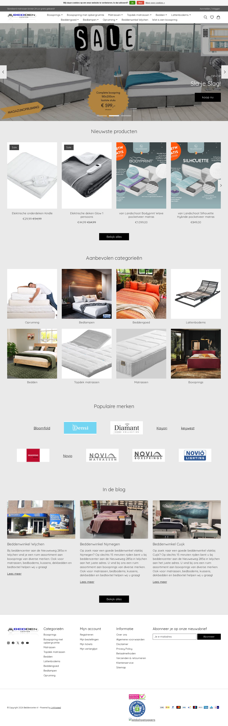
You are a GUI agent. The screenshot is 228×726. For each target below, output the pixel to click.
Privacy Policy (124, 648)
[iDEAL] (167, 707)
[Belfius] (200, 707)
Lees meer (14, 573)
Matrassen (141, 382)
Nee (140, 3)
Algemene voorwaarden (130, 639)
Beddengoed (141, 322)
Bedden (32, 382)
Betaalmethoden (126, 653)
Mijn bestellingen (89, 639)
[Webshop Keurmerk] (137, 699)
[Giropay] (217, 707)
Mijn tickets (86, 644)
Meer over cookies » (155, 3)
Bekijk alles (114, 236)
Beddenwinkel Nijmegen (100, 544)
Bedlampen (86, 322)
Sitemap (121, 667)
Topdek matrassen (86, 382)
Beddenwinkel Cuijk (169, 544)
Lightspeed (56, 707)
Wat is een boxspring (164, 19)
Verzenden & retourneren (131, 658)
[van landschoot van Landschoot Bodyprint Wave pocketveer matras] (141, 175)
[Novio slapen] (149, 455)
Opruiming (32, 322)
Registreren (86, 634)
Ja (132, 3)
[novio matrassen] (102, 455)
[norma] (33, 455)
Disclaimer (122, 644)
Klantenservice (125, 662)
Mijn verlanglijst (88, 648)
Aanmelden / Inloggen (210, 8)
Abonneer (209, 636)
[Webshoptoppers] (142, 720)
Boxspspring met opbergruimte (85, 14)
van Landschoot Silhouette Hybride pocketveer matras (195, 214)
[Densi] (80, 428)
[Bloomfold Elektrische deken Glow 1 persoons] (87, 175)
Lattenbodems (196, 322)
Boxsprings (195, 382)
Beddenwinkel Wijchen (135, 19)
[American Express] (206, 707)
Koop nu (207, 97)
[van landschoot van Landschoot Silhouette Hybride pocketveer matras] (196, 175)
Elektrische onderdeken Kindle (32, 213)
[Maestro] (195, 707)
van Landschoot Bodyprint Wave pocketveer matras (141, 214)
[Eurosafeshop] (137, 716)
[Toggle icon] (205, 17)
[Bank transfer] (162, 707)
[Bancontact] (189, 707)
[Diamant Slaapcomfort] (126, 428)
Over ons (121, 634)
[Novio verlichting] (195, 455)
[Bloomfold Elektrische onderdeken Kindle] (32, 175)
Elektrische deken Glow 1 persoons (86, 214)
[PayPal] (173, 707)
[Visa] (184, 707)
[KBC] (211, 707)
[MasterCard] (178, 707)
